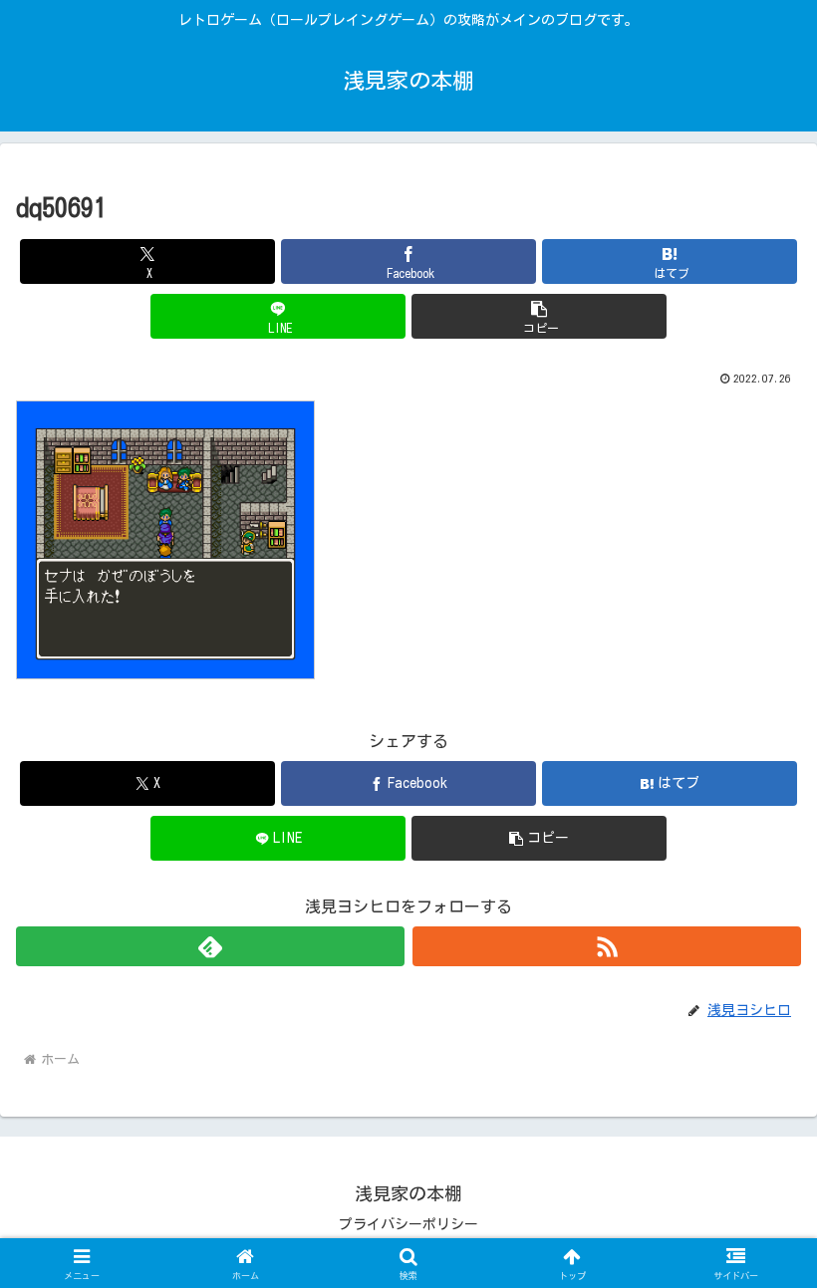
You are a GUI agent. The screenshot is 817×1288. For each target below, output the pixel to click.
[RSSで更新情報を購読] (606, 946)
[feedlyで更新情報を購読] (210, 946)
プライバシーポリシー (408, 1224)
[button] (539, 316)
